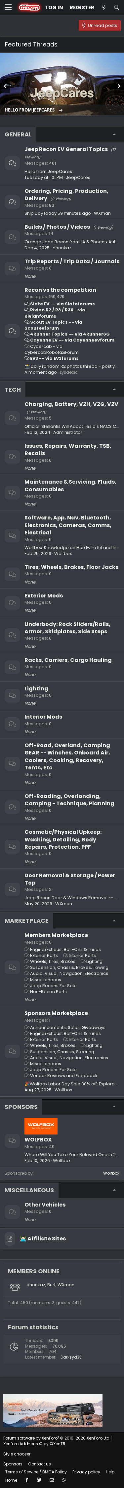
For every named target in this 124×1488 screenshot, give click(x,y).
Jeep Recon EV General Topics (66, 149)
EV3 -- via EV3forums (54, 358)
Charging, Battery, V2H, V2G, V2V (71, 404)
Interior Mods (43, 717)
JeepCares (78, 177)
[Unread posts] (104, 7)
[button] (8, 7)
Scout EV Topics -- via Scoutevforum (53, 325)
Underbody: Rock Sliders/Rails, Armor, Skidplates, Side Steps (67, 627)
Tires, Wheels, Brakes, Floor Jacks (71, 567)
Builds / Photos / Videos (57, 227)
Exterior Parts (44, 955)
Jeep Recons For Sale (53, 985)
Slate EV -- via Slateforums (62, 304)
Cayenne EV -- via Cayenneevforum (72, 340)
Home (11, 1480)
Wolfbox (111, 1173)
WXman (102, 213)
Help (110, 1472)
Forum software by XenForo (56, 1438)
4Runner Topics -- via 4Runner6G (70, 334)
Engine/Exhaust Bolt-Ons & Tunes (65, 949)
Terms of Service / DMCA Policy (36, 1472)
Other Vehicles (44, 1205)
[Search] (116, 7)
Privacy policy (86, 1472)
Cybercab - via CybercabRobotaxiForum (51, 349)
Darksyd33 (71, 1357)
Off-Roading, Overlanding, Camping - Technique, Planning (69, 799)
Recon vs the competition (60, 290)
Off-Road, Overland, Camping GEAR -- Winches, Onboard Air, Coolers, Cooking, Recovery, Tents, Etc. (67, 756)
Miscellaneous (45, 980)
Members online (34, 1271)
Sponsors (12, 1464)
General (18, 134)
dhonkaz (62, 248)
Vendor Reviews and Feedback (64, 1075)
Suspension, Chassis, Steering (62, 1052)
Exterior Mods (43, 595)
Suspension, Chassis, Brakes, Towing (69, 967)
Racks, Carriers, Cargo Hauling (68, 660)
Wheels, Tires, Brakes (52, 961)
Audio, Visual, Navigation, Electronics (69, 973)
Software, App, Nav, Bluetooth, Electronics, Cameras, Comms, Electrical (67, 525)
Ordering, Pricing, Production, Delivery (66, 194)
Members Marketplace (56, 935)
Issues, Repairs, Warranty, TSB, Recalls (67, 449)
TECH (13, 389)
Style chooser (16, 1454)
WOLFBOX (38, 1139)
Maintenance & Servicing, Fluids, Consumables (70, 485)
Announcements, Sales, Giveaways (67, 1027)
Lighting (36, 688)
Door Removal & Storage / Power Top (69, 879)
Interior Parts (82, 955)
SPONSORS (21, 1107)
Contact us (39, 1464)
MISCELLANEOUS (29, 1190)
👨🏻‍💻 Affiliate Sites (43, 1238)
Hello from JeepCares (30, 110)
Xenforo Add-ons (34, 1444)
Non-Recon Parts (48, 991)
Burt (51, 1285)
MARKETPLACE (27, 920)
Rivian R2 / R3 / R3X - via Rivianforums (54, 313)
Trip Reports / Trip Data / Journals (71, 261)
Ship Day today (40, 213)
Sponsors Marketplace (56, 1013)
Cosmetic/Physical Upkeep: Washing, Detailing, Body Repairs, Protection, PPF (63, 839)
